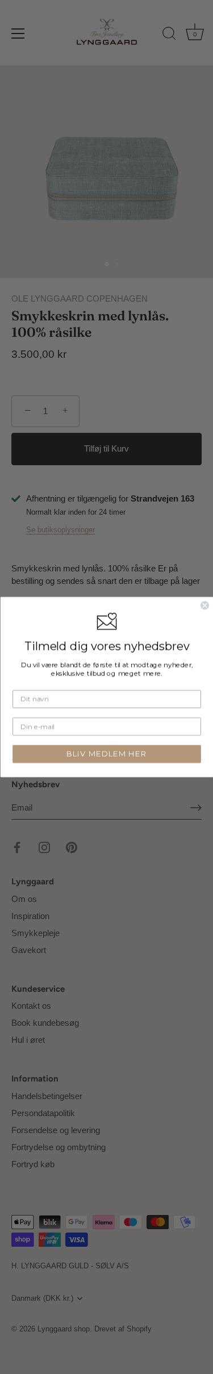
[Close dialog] (205, 605)
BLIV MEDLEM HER (106, 753)
